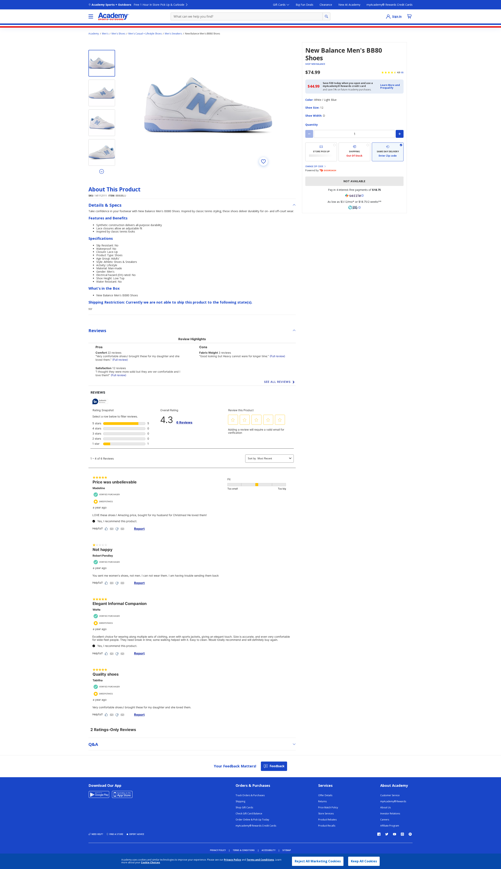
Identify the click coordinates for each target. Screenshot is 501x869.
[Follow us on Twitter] (386, 834)
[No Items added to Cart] (409, 16)
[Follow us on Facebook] (379, 834)
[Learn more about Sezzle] (354, 195)
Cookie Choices (150, 862)
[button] (390, 86)
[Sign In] (388, 16)
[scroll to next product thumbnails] (101, 171)
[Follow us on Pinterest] (410, 834)
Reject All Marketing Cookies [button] (318, 861)
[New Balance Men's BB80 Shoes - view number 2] (102, 93)
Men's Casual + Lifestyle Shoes (145, 33)
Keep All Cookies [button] (364, 861)
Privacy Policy (232, 859)
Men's (105, 33)
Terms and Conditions (260, 859)
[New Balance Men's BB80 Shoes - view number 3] (102, 123)
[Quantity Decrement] (309, 134)
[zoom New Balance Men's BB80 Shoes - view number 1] (208, 106)
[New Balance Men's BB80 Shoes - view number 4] (102, 152)
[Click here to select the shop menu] (90, 16)
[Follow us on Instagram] (402, 834)
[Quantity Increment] (400, 134)
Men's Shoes (118, 33)
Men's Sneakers (173, 33)
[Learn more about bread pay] (354, 207)
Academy (93, 33)
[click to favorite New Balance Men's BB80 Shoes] (263, 161)
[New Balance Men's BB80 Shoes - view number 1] (102, 63)
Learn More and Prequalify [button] (390, 86)
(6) (402, 72)
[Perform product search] (326, 16)
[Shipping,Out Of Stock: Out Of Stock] (354, 152)
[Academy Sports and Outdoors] (113, 16)
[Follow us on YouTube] (394, 834)
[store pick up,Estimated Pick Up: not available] (321, 152)
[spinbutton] (354, 134)
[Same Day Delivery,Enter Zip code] (387, 152)
